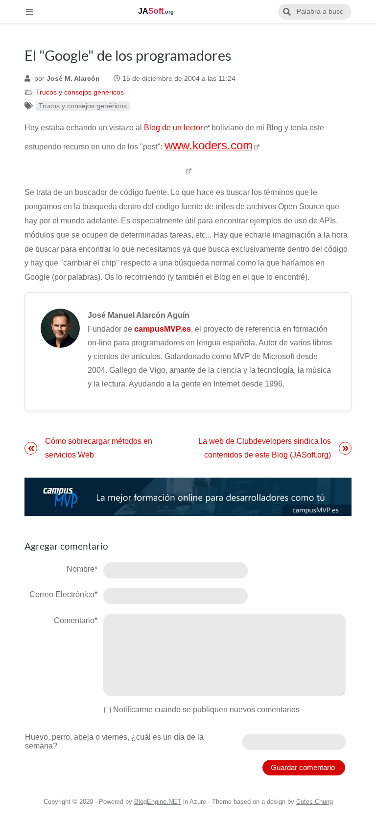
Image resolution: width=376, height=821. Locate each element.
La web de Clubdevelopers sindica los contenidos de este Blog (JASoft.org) (264, 448)
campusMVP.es (162, 329)
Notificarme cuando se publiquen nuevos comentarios (206, 709)
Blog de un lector (173, 127)
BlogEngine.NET (157, 801)
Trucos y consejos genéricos (80, 92)
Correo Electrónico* (63, 594)
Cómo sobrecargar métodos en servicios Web (98, 448)
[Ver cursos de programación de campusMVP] (188, 497)
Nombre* (82, 569)
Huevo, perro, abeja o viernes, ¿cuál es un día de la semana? (114, 741)
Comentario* (75, 620)
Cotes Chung (314, 801)
